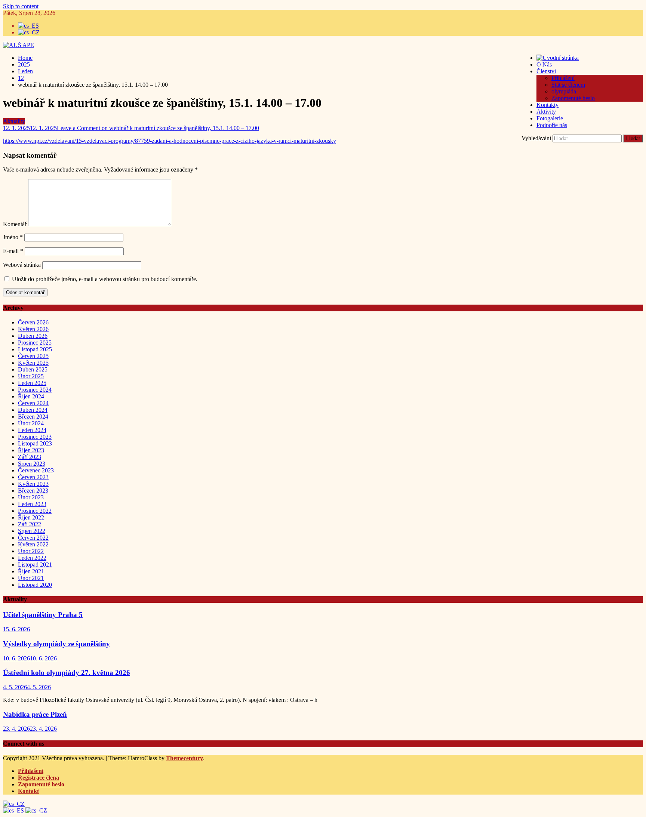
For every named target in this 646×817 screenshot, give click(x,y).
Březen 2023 (33, 490)
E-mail (13, 251)
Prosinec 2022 (35, 511)
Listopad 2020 (35, 585)
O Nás (544, 64)
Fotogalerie (549, 118)
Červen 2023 (33, 477)
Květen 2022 (33, 544)
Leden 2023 (32, 504)
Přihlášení (563, 78)
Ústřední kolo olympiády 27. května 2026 (66, 672)
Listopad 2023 (35, 443)
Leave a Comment (158, 128)
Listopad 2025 (35, 349)
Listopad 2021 (35, 564)
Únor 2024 (31, 423)
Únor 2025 (31, 376)
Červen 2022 (33, 537)
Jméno (13, 237)
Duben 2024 (32, 410)
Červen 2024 (33, 403)
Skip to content (21, 6)
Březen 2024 (33, 416)
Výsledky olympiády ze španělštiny (56, 644)
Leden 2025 (32, 383)
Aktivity (546, 111)
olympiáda (563, 91)
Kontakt (28, 791)
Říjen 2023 (31, 450)
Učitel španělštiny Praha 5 (43, 615)
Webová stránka (22, 265)
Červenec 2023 (36, 470)
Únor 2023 (31, 497)
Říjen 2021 (31, 571)
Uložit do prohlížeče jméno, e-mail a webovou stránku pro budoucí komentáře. (104, 279)
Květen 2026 (33, 329)
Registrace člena (38, 777)
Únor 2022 (31, 551)
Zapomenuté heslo (573, 98)
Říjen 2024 (31, 396)
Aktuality (14, 121)
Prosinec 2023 (35, 437)
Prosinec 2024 (35, 389)
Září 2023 (29, 457)
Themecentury (184, 758)
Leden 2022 (32, 558)
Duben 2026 (32, 336)
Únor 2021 (31, 578)
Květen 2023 (33, 484)
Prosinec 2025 (35, 342)
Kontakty (547, 105)
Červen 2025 (33, 356)
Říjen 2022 (31, 517)
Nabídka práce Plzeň (35, 714)
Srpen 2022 (31, 531)
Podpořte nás (551, 125)
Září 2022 (29, 524)
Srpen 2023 (31, 463)
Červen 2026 (33, 322)
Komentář (15, 224)
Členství (546, 71)
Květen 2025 (33, 363)
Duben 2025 (32, 369)
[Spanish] (14, 810)
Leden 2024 (32, 430)
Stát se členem (568, 84)
